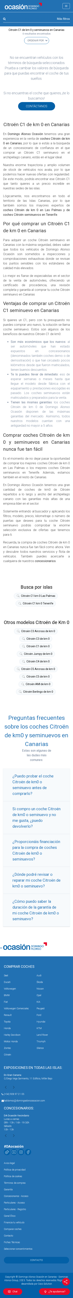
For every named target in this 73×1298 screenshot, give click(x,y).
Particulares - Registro (15, 1209)
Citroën (7, 1054)
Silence (40, 1048)
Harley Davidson (12, 1035)
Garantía (8, 1189)
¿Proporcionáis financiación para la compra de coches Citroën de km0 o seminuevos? (36, 850)
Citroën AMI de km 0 (38, 684)
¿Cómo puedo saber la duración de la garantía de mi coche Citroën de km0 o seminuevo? (35, 910)
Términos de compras (15, 1183)
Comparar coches (13, 1229)
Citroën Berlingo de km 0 (38, 691)
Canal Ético (9, 1216)
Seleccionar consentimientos (18, 1249)
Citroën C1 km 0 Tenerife (38, 603)
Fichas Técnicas (12, 1242)
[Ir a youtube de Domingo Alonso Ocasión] (14, 1152)
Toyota (7, 1021)
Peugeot (41, 1008)
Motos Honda (11, 1041)
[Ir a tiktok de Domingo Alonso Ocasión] (7, 1152)
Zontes (7, 1048)
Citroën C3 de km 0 (38, 638)
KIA (38, 1002)
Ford (39, 1015)
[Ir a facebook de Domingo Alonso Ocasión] (28, 1152)
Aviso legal (9, 1163)
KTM (39, 1028)
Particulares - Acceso (14, 1202)
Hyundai (41, 1021)
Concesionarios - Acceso (16, 1196)
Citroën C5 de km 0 (38, 676)
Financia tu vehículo (14, 1222)
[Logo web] (23, 6)
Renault (8, 1015)
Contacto (8, 1235)
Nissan (40, 988)
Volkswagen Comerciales (16, 1008)
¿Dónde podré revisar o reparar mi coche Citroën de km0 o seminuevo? (36, 880)
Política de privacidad (15, 1169)
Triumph (41, 1041)
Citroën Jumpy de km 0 (38, 653)
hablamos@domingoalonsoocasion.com (24, 1100)
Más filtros (63, 18)
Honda (7, 1028)
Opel (39, 995)
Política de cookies (13, 1176)
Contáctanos (36, 106)
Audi (39, 975)
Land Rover (42, 1035)
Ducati (7, 982)
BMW (7, 995)
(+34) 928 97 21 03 (14, 1094)
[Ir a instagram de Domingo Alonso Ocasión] (21, 1152)
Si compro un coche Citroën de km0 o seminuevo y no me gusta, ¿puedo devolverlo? (36, 818)
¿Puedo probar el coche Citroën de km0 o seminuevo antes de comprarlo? (33, 785)
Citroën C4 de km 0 (38, 661)
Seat (6, 975)
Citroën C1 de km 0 (38, 646)
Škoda (40, 982)
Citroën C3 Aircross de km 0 (38, 631)
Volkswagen (10, 988)
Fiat (6, 1002)
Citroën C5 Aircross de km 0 (38, 669)
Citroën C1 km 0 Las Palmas (38, 595)
